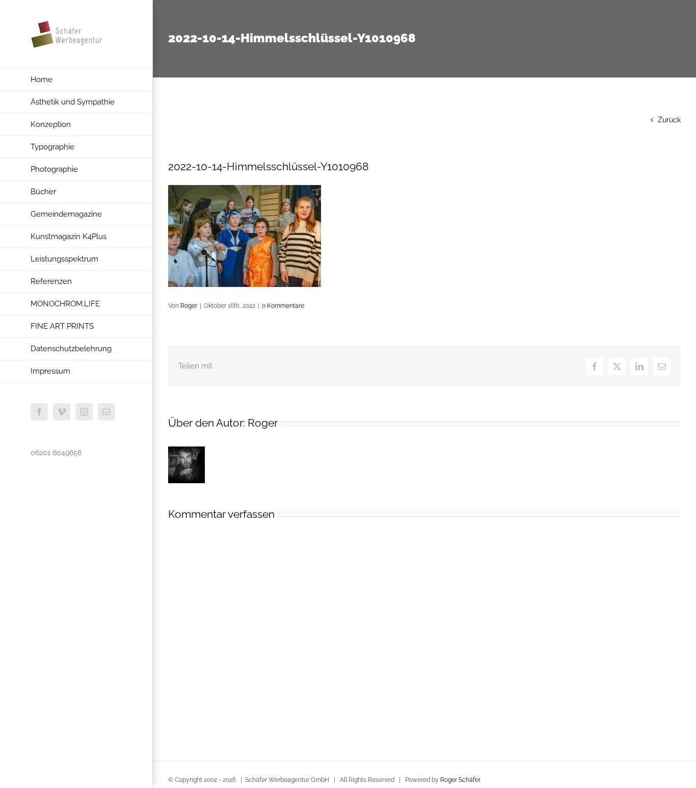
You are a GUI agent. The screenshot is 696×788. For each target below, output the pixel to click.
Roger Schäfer (460, 779)
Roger (188, 305)
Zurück (669, 120)
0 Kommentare (283, 305)
